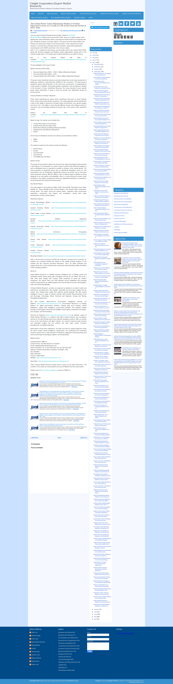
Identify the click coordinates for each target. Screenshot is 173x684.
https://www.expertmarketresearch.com (48, 357)
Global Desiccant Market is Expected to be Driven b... (102, 134)
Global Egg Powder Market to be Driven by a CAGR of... (102, 107)
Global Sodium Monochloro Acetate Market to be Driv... (102, 174)
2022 (93, 60)
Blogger (76, 680)
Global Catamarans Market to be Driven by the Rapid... (102, 500)
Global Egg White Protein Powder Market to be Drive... (102, 158)
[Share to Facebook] (37, 374)
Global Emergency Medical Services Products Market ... (102, 445)
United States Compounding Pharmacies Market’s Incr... (102, 543)
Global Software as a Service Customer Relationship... (102, 166)
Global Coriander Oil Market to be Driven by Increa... (102, 461)
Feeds (91, 18)
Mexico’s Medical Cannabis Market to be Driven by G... (102, 111)
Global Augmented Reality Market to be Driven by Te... (102, 573)
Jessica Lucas (35, 655)
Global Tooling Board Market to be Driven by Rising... (102, 507)
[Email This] (31, 374)
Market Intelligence (68, 14)
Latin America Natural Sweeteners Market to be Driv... (101, 209)
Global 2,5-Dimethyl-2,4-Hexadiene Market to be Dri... (101, 406)
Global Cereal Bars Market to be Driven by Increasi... (102, 515)
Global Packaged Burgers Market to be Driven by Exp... (102, 150)
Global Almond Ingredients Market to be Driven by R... (102, 535)
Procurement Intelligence (61, 18)
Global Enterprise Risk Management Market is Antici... (101, 281)
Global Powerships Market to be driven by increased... (102, 196)
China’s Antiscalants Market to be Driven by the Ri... (102, 457)
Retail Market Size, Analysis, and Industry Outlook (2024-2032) (131, 348)
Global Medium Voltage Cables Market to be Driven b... (102, 286)
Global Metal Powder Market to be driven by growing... (102, 253)
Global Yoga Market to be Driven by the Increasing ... (102, 585)
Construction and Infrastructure (123, 207)
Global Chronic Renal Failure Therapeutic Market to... (102, 511)
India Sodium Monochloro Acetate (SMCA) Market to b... (102, 214)
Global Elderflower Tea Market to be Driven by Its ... (102, 74)
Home (33, 14)
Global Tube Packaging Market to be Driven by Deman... (102, 449)
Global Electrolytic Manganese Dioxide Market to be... (102, 589)
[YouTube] (138, 26)
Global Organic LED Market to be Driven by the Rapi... (102, 162)
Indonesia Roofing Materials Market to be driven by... (102, 605)
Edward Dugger (35, 635)
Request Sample (79, 18)
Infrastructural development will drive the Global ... (101, 411)
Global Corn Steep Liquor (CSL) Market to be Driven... (102, 361)
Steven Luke (34, 664)
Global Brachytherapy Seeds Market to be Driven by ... (102, 142)
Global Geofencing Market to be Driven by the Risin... (102, 326)
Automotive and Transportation (123, 201)
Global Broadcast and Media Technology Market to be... (102, 99)
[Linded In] (121, 26)
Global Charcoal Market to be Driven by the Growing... (102, 303)
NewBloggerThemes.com (136, 682)
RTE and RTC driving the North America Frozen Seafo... (102, 276)
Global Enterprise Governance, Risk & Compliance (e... (102, 223)
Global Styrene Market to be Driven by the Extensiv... (102, 398)
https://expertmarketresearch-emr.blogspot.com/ (53, 361)
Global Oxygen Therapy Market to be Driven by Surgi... (102, 240)
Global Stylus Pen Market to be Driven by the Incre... (102, 177)
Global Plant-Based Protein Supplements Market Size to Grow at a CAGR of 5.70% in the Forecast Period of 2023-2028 (132, 245)
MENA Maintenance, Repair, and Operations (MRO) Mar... (102, 581)
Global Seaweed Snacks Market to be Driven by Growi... (101, 466)
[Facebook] (127, 26)
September (97, 71)
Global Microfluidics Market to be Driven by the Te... (102, 555)
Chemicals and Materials (121, 204)
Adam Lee (34, 632)
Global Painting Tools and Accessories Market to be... (102, 118)
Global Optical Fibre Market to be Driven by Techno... (102, 390)
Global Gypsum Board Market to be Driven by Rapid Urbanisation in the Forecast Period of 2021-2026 (128, 286)
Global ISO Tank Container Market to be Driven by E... (102, 593)
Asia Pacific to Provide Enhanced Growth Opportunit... (100, 563)
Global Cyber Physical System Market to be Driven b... (102, 369)
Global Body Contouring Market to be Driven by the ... (102, 87)
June (95, 614)
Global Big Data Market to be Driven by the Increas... (102, 299)
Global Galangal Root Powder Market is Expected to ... (102, 126)
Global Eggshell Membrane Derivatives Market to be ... (102, 130)
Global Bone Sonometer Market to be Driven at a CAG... (101, 192)
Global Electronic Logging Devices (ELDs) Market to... (102, 353)
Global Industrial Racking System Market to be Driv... (102, 441)
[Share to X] (35, 374)
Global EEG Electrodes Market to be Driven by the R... (102, 115)
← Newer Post (34, 437)
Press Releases (52, 14)
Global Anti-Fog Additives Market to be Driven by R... (102, 531)
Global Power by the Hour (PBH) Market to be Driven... (102, 272)
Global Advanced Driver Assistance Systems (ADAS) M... (100, 569)
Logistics (116, 227)
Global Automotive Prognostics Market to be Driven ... (102, 83)
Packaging (117, 229)
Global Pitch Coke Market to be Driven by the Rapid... (102, 295)
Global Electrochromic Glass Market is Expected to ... (102, 95)
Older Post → (84, 437)
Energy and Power (119, 215)
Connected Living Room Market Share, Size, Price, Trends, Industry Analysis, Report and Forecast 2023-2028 (132, 260)
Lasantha (121, 680)
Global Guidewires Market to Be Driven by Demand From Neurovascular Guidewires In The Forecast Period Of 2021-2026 (128, 274)
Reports (41, 14)
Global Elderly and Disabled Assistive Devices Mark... (101, 146)
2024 (93, 55)
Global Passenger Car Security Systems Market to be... (102, 249)
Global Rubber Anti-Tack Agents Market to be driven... (101, 416)
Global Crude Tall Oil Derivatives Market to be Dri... (101, 245)
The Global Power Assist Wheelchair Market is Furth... (102, 453)
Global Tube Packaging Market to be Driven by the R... (102, 170)
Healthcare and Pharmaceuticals (72, 30)
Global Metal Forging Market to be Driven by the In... (102, 78)
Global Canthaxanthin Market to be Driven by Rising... (102, 577)
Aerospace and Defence (121, 193)
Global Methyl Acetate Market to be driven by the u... (102, 420)
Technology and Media (120, 232)
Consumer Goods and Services (123, 210)
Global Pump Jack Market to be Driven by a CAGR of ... (102, 437)
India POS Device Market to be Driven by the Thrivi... (102, 219)
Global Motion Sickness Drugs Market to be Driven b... (102, 345)
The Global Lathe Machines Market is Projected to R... (102, 527)
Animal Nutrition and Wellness (122, 199)
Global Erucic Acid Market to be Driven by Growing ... (102, 154)
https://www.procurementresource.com (49, 303)
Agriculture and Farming (121, 196)
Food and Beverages (120, 221)
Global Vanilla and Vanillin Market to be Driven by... (101, 181)
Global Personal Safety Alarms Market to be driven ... (102, 227)
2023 (93, 57)
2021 (93, 62)
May (95, 616)
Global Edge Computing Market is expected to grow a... (102, 258)
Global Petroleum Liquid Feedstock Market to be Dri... (101, 340)
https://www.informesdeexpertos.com (58, 315)
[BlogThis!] (33, 374)
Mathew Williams (36, 658)
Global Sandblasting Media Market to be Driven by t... (102, 330)
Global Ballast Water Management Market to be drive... (102, 186)
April (95, 619)
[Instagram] (116, 26)
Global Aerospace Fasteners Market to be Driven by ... (102, 478)
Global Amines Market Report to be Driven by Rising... (102, 559)
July (95, 612)
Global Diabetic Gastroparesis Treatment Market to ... (102, 122)
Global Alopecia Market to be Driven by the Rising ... (102, 314)
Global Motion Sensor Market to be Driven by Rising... (102, 349)
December (97, 64)
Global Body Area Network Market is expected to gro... (102, 103)
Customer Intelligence (88, 14)
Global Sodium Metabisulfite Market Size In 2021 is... (102, 503)
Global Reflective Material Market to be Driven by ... (101, 372)
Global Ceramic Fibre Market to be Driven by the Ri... (102, 268)
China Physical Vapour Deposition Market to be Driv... (101, 429)
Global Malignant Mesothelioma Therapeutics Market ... (102, 335)
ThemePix (104, 680)
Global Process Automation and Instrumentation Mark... (102, 311)
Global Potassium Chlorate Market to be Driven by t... (102, 231)
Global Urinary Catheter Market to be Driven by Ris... (102, 597)
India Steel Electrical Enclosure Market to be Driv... (102, 547)
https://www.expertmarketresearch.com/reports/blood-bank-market (64, 256)
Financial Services (119, 218)
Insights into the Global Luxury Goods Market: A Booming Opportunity (131, 299)
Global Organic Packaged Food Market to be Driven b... (102, 236)
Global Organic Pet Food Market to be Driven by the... (102, 523)
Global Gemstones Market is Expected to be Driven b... (102, 204)
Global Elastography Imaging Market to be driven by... (102, 322)
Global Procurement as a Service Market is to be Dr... (102, 307)
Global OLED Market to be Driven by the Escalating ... (102, 386)
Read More (74, 386)
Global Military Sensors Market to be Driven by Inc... (102, 551)
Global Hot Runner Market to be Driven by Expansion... (102, 394)
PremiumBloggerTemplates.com (134, 680)
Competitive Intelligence (109, 14)
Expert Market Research (40, 30)
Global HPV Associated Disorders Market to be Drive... (101, 381)
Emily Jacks (34, 639)
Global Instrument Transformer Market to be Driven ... (102, 376)
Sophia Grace (35, 661)
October (96, 69)
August (96, 609)
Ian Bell (33, 648)
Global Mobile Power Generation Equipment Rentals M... (101, 264)
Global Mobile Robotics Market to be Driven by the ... (102, 601)
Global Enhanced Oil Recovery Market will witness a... (102, 424)
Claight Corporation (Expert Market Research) (50, 5)
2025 (93, 53)
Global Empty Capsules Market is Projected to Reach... (102, 539)
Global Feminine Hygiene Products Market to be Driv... (102, 91)
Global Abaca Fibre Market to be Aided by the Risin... (102, 402)
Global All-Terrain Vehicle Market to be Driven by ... (101, 357)
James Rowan (35, 651)
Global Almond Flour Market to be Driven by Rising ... (102, 365)
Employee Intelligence (39, 18)
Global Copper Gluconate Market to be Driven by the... (102, 291)
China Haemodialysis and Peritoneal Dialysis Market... (102, 434)
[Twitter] (133, 26)
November (97, 67)
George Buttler (35, 645)
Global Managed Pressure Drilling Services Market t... (102, 200)
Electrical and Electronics (121, 213)
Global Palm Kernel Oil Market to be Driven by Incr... (102, 519)
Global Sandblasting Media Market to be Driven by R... (102, 470)
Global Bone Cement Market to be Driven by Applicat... (102, 138)
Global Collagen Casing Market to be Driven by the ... (102, 318)
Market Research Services (131, 14)
